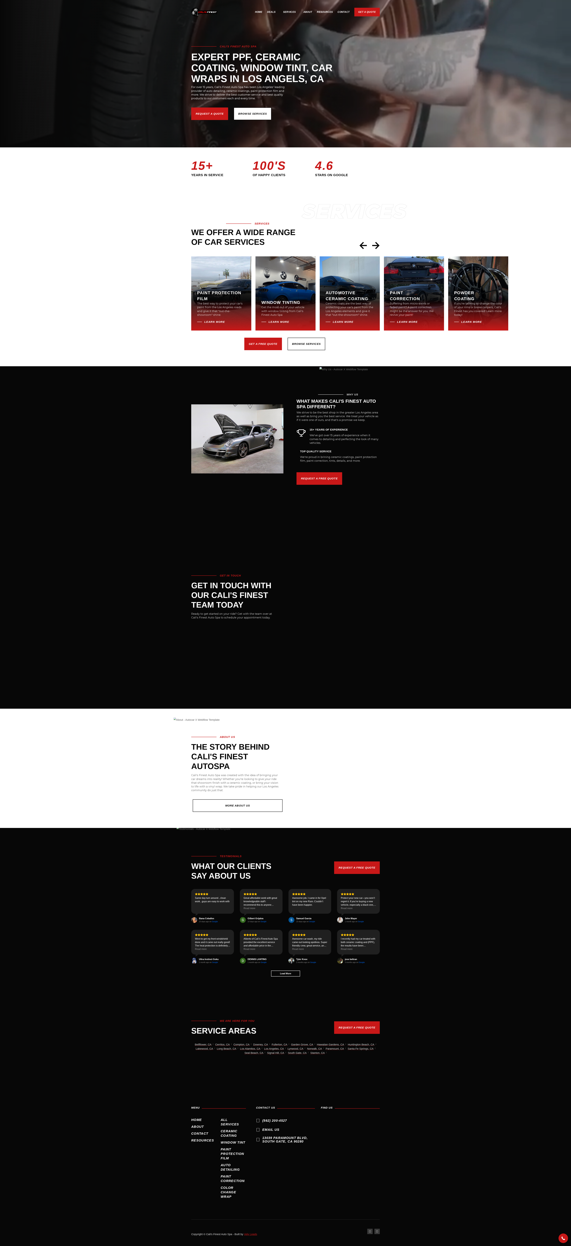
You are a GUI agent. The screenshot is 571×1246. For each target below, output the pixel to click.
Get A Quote (367, 12)
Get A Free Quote (263, 343)
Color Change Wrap (228, 1192)
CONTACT (344, 12)
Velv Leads (250, 1234)
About (307, 12)
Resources (325, 12)
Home (258, 12)
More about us (237, 805)
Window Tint (233, 1142)
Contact (199, 1133)
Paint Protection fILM (232, 1153)
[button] (272, 12)
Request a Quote (210, 113)
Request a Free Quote (319, 478)
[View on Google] (194, 920)
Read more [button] (249, 908)
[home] (204, 12)
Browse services (252, 113)
